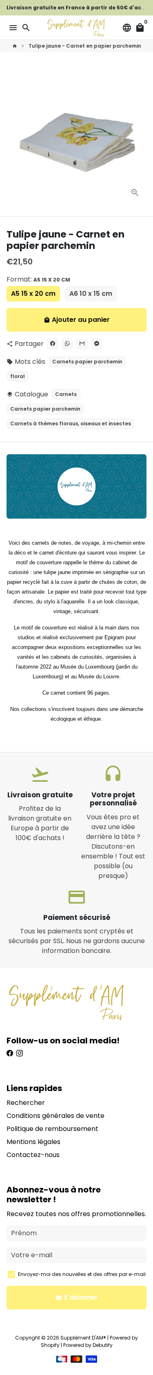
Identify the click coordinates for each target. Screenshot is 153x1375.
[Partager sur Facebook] (52, 344)
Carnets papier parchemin (87, 361)
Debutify (103, 1345)
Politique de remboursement (52, 1128)
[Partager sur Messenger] (96, 344)
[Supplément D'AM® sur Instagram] (19, 1053)
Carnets (66, 394)
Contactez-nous (33, 1154)
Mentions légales (33, 1141)
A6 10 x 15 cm (90, 293)
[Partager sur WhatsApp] (67, 344)
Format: (38, 279)
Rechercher (26, 1102)
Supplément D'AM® (83, 1337)
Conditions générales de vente (55, 1115)
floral (17, 376)
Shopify (50, 1345)
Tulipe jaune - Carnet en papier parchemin (85, 45)
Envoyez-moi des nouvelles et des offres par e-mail (82, 1274)
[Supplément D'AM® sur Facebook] (10, 1053)
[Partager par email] (82, 344)
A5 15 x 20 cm (33, 293)
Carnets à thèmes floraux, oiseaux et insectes (70, 423)
